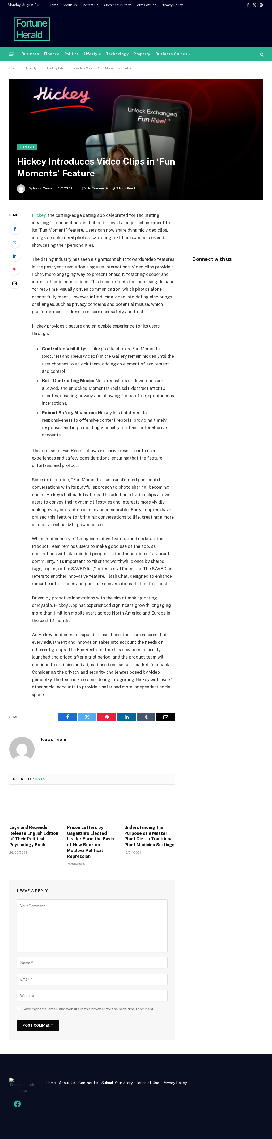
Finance (51, 54)
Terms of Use (146, 5)
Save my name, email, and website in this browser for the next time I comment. (88, 1009)
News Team (42, 188)
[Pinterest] (14, 269)
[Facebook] (14, 229)
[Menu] (11, 54)
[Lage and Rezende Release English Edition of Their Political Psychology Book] (34, 806)
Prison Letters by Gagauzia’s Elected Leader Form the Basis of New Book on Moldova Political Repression (90, 842)
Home (53, 5)
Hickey (39, 215)
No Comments (98, 188)
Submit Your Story (117, 5)
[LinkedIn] (14, 256)
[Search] (261, 54)
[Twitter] (14, 242)
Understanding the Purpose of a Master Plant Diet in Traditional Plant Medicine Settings (149, 836)
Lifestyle (92, 54)
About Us (69, 5)
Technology (117, 54)
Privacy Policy (172, 5)
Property (142, 54)
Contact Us (90, 5)
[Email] (14, 283)
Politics (71, 54)
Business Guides (171, 54)
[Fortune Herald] (32, 28)
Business (30, 54)
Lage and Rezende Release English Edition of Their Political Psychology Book (33, 836)
